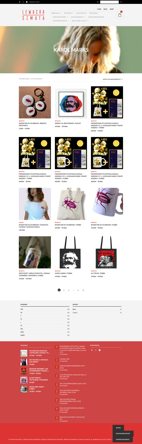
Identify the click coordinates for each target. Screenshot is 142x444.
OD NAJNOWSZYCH (77, 17)
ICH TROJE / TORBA (98, 273)
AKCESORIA (68, 13)
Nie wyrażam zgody (123, 433)
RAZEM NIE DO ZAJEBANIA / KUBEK (104, 225)
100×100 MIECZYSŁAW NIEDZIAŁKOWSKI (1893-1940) (70, 400)
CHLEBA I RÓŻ (64, 359)
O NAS (99, 9)
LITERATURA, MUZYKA (60, 21)
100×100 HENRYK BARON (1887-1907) (73, 384)
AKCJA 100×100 (81, 13)
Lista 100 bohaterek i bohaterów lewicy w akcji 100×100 (73, 376)
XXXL (22, 332)
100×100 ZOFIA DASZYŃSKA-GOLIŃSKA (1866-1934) (70, 391)
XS (21, 312)
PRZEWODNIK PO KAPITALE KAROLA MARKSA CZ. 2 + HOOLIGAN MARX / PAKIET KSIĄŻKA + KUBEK (71, 176)
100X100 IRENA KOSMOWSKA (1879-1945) (72, 367)
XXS (22, 309)
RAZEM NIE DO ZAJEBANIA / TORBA (68, 225)
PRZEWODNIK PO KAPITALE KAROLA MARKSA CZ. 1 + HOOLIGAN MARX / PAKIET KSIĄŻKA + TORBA (35, 176)
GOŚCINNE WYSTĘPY (59, 17)
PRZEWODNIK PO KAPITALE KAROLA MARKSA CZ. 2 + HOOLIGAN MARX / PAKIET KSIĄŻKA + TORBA (107, 125)
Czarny (75, 312)
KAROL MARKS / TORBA (63, 273)
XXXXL (23, 335)
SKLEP (112, 9)
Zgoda (118, 428)
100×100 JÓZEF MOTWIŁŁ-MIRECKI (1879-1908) (72, 409)
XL (21, 325)
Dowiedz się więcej (122, 439)
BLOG (105, 9)
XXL (22, 329)
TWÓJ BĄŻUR (93, 13)
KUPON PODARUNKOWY (96, 17)
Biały (74, 309)
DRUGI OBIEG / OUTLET (79, 21)
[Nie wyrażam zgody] (139, 433)
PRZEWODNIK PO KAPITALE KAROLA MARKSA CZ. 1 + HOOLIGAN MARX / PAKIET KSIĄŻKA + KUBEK (107, 176)
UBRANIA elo (55, 13)
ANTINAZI (21, 222)
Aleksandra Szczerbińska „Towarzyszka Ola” (72, 418)
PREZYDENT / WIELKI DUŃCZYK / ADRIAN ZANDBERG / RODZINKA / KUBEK (34, 274)
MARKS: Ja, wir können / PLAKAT (68, 123)
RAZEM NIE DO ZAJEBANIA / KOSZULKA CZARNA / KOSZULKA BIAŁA (33, 226)
